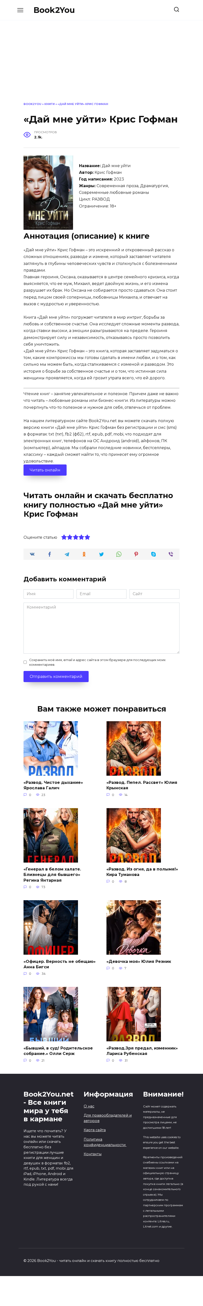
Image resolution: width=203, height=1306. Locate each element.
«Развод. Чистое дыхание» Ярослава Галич (53, 785)
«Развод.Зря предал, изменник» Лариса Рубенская (142, 1051)
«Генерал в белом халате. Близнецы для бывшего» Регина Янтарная (52, 875)
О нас (89, 1106)
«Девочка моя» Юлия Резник (138, 961)
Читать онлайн (45, 470)
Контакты (93, 1154)
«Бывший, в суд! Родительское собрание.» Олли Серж (58, 1051)
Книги (49, 104)
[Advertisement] (101, 65)
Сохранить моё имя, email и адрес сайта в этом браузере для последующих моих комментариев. (97, 662)
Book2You (54, 10)
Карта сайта (95, 1130)
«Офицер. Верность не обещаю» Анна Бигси (60, 964)
